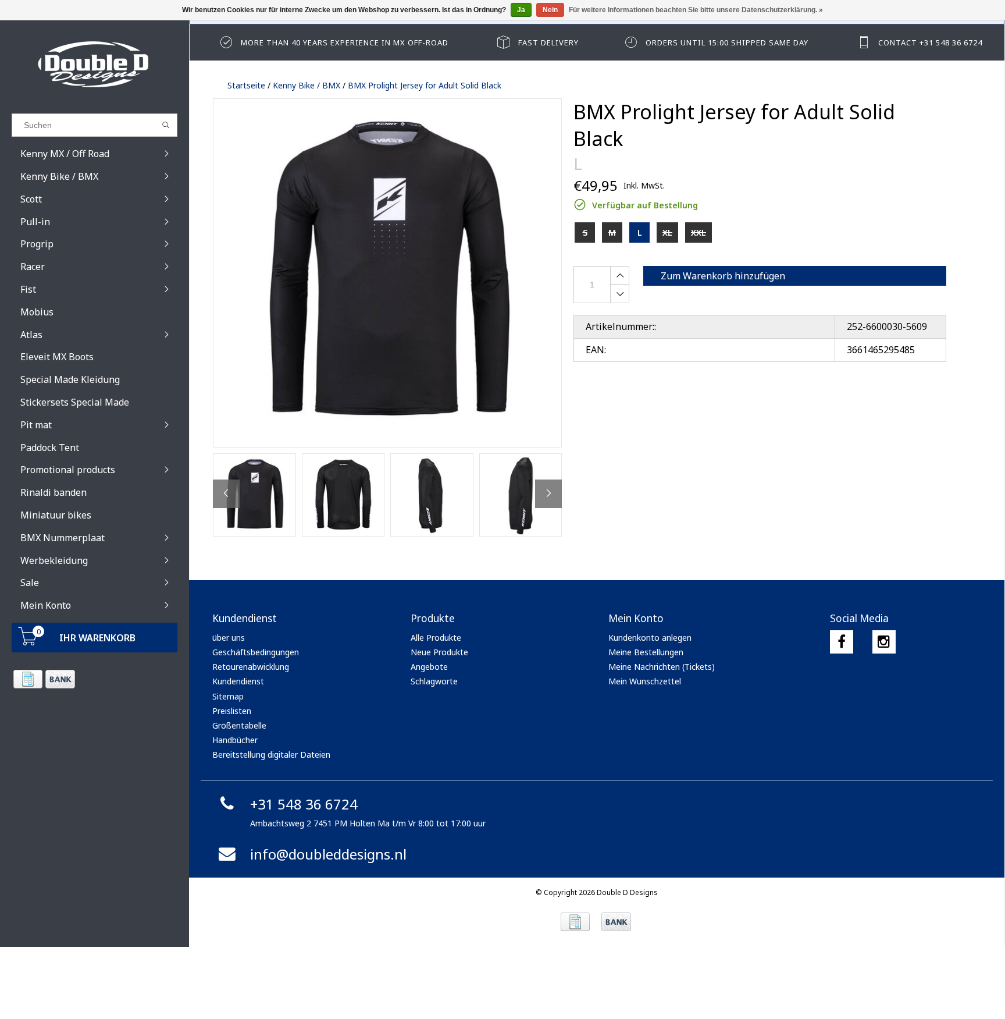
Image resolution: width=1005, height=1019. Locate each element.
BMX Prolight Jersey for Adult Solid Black (424, 85)
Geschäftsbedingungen (255, 652)
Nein (550, 10)
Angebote (429, 666)
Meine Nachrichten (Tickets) (661, 666)
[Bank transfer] (59, 679)
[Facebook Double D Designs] (841, 642)
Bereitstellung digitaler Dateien (271, 754)
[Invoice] (27, 679)
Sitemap (228, 696)
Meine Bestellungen (645, 652)
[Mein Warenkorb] (27, 642)
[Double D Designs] (94, 64)
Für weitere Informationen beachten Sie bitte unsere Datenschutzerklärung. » (696, 10)
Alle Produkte (436, 637)
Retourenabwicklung (250, 666)
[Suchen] (166, 125)
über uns (228, 637)
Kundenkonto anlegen (650, 637)
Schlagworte (434, 681)
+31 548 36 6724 (304, 804)
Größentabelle (239, 725)
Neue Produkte (439, 652)
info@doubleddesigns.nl (328, 854)
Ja (521, 10)
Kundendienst (238, 681)
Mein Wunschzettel (644, 681)
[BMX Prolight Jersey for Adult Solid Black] (387, 273)
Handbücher (235, 739)
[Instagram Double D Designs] (884, 642)
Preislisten (231, 710)
